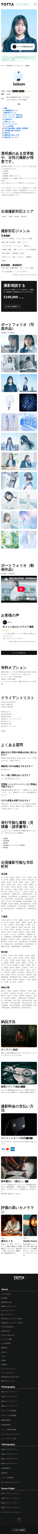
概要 (5, 108)
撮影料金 (4, 1348)
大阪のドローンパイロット (10, 1498)
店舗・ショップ (18, 249)
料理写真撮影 (5, 1425)
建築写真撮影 (5, 1420)
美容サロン (27, 246)
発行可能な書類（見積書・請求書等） (16, 128)
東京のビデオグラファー (9, 1449)
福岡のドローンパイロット (10, 1507)
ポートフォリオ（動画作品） (14, 117)
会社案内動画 (5, 1468)
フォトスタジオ (6, 246)
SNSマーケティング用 (8, 257)
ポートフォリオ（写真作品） (14, 115)
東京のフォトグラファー (9, 1392)
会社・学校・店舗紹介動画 (10, 268)
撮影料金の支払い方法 (11, 135)
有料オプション (9, 121)
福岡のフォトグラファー (9, 1406)
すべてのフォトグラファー (10, 1434)
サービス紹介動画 (7, 271)
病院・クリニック (23, 242)
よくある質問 (8, 126)
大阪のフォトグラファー (9, 1396)
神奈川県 (23, 216)
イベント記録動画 (7, 1477)
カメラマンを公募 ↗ (22, 4)
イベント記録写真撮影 (8, 1429)
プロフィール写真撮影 (8, 1415)
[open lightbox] (10, 344)
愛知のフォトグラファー (9, 1401)
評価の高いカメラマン (11, 137)
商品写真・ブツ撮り (18, 253)
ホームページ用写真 (8, 238)
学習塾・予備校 (6, 249)
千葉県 (10, 216)
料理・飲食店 (6, 253)
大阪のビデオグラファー (9, 1454)
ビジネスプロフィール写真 (24, 238)
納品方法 (7, 133)
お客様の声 (8, 119)
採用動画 (4, 1473)
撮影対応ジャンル (10, 113)
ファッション (18, 246)
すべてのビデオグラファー (10, 1482)
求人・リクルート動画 (26, 268)
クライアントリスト (11, 124)
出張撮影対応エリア (11, 110)
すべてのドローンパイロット (11, 1512)
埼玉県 (4, 216)
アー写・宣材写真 (30, 249)
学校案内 (28, 257)
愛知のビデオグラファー (9, 1459)
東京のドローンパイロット (10, 1493)
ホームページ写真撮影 (8, 1411)
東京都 (17, 216)
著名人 (4, 260)
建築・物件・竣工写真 (8, 242)
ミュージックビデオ (21, 271)
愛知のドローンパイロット (10, 1503)
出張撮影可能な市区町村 (12, 130)
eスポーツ (21, 257)
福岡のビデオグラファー (9, 1463)
